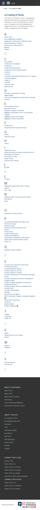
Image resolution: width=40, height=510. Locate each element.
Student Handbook (10, 306)
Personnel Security (10, 224)
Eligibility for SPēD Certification (14, 119)
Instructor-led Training (11, 161)
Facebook (7, 125)
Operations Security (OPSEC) (13, 213)
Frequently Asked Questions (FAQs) (15, 128)
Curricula (7, 82)
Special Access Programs (12, 294)
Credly (6, 80)
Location (7, 179)
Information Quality (10, 430)
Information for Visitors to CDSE (14, 406)
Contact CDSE (8, 461)
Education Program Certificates (14, 110)
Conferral (7, 72)
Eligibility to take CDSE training (13, 117)
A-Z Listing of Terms (10, 418)
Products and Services (11, 234)
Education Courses (10, 108)
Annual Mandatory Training (12, 43)
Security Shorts (9, 288)
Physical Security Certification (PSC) (15, 228)
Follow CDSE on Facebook (12, 470)
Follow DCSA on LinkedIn (12, 489)
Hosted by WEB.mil (7, 505)
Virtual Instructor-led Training (13, 335)
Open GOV (7, 436)
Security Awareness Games (12, 269)
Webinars (7, 347)
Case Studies (8, 62)
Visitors (6, 337)
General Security (9, 136)
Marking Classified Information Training (16, 186)
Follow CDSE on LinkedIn (12, 473)
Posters (6, 230)
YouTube (7, 364)
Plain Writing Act (9, 439)
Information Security (10, 156)
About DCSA (8, 390)
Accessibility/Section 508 (12, 421)
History (6, 143)
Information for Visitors (11, 154)
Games (6, 134)
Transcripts (7, 316)
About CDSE (8, 37)
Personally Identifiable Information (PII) (16, 222)
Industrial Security (9, 150)
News (6, 201)
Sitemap (7, 292)
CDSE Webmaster (24, 24)
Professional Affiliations (11, 236)
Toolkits (6, 314)
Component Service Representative (15, 70)
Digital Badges (8, 95)
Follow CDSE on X (10, 464)
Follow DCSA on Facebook (12, 486)
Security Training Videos (11, 290)
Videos (6, 333)
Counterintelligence (10, 78)
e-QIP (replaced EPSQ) (11, 106)
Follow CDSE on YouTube (12, 467)
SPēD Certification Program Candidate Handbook (19, 296)
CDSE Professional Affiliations (13, 403)
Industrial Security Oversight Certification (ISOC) (19, 152)
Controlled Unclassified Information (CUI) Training (20, 76)
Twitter (6, 318)
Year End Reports (9, 362)
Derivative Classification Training (14, 93)
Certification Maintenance (12, 68)
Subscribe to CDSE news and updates (16, 476)
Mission (6, 188)
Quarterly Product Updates (12, 250)
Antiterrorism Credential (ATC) (13, 45)
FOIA (5, 427)
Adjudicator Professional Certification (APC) (18, 41)
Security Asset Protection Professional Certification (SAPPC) (16, 266)
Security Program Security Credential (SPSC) (18, 286)
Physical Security (9, 226)
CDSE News (8, 400)
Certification (8, 66)
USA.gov (7, 448)
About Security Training (11, 397)
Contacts (7, 74)
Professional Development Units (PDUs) (17, 237)
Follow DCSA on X (10, 483)
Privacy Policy (8, 232)
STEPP (6, 302)
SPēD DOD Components (12, 300)
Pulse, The (7, 241)
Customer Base (9, 84)
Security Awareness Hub (12, 271)
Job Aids (6, 167)
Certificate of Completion (12, 64)
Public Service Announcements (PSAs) (16, 239)
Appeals (6, 47)
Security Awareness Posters (13, 273)
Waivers (6, 345)
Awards (6, 49)
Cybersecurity (8, 86)
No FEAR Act (8, 433)
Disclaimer (7, 424)
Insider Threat (8, 158)
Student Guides (9, 304)
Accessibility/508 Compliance (13, 39)
